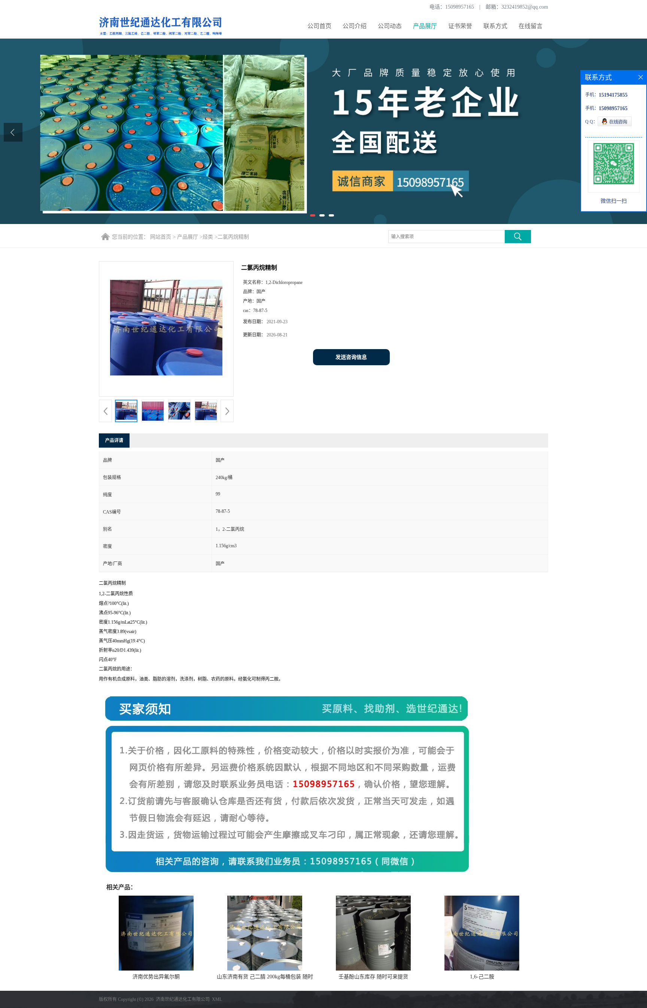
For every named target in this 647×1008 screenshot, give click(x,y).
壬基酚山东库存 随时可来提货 (373, 977)
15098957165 (459, 7)
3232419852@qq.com (524, 7)
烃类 (208, 237)
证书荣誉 (460, 26)
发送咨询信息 (351, 357)
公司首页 (319, 26)
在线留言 (531, 26)
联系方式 (495, 26)
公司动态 (390, 26)
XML (217, 999)
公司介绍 (355, 26)
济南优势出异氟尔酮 (156, 977)
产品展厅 (425, 26)
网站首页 (160, 237)
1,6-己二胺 (482, 977)
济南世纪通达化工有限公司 (183, 999)
